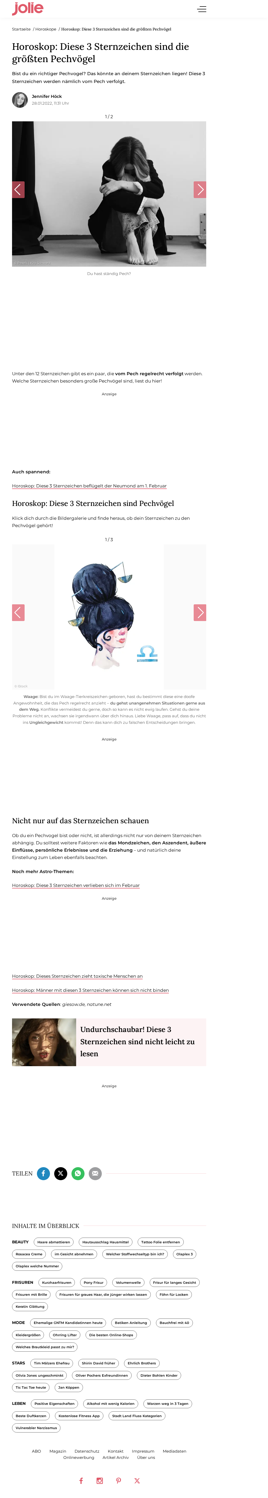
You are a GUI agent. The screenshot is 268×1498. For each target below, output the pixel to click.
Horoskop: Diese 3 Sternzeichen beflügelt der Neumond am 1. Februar (89, 485)
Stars (18, 1362)
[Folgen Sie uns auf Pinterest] (118, 1481)
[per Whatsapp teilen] (78, 1172)
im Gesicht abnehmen (74, 1254)
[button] (18, 189)
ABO (36, 1451)
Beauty (20, 1241)
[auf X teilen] (60, 1172)
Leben (19, 1403)
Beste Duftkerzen (31, 1416)
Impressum (143, 1451)
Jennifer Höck (47, 96)
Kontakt (116, 1451)
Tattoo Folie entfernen (160, 1242)
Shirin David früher (98, 1363)
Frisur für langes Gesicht (174, 1283)
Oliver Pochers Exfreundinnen (102, 1375)
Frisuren (22, 1282)
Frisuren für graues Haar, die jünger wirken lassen (103, 1295)
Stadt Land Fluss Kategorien (137, 1416)
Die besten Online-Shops (111, 1335)
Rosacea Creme (29, 1254)
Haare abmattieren (53, 1242)
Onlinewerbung (78, 1457)
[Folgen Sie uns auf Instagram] (99, 1481)
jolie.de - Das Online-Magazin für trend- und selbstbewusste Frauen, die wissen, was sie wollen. (27, 9)
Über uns (146, 1457)
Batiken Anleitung (131, 1323)
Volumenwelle (128, 1283)
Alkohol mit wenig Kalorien (111, 1404)
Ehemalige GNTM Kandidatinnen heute (68, 1323)
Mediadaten (174, 1451)
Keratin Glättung (30, 1307)
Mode (18, 1322)
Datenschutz (87, 1451)
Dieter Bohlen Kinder (159, 1375)
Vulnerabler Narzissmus (36, 1428)
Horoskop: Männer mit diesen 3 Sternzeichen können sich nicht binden (90, 990)
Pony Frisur (93, 1283)
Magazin (57, 1451)
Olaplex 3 (184, 1254)
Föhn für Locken (174, 1295)
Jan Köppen (68, 1387)
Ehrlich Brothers (142, 1363)
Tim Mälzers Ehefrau (52, 1363)
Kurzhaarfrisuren (56, 1283)
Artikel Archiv (116, 1457)
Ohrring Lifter (65, 1335)
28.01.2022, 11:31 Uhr (50, 103)
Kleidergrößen (28, 1335)
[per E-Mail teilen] (95, 1172)
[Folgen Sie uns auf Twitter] (137, 1481)
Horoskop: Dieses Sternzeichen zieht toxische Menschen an (77, 976)
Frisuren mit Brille (31, 1295)
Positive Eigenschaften (55, 1404)
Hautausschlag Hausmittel (105, 1242)
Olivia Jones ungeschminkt (39, 1375)
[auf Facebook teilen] (43, 1172)
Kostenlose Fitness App (79, 1416)
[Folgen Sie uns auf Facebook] (81, 1481)
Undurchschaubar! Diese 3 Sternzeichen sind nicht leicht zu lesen (137, 1041)
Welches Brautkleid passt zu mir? (45, 1347)
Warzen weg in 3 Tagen (167, 1404)
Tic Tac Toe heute (31, 1387)
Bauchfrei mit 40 (174, 1323)
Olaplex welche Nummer (37, 1266)
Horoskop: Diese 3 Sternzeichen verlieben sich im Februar (76, 885)
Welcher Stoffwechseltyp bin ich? (135, 1254)
